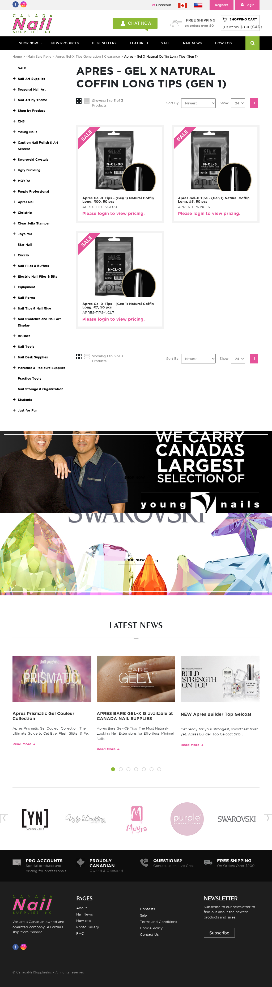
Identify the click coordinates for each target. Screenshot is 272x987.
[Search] (252, 43)
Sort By (172, 103)
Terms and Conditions (158, 922)
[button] (113, 770)
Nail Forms (26, 297)
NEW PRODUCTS (65, 43)
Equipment (26, 287)
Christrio (25, 212)
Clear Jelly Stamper (34, 223)
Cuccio (23, 255)
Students (25, 399)
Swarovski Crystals (33, 159)
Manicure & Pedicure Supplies (41, 368)
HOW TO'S (223, 43)
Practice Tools (29, 378)
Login (249, 5)
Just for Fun (27, 410)
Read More (21, 744)
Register (221, 5)
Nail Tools (26, 346)
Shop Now (28, 43)
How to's (83, 920)
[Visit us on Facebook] (16, 947)
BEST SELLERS (104, 43)
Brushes (24, 336)
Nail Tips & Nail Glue (34, 308)
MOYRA (24, 181)
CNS (21, 121)
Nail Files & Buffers (33, 266)
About (81, 908)
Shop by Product (31, 110)
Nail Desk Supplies (33, 357)
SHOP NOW (134, 478)
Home (17, 56)
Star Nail (25, 244)
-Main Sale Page (38, 56)
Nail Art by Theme (32, 100)
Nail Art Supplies (31, 79)
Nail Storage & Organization (40, 389)
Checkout (163, 5)
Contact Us (149, 934)
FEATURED (139, 43)
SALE (165, 43)
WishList (118, 187)
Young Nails (27, 132)
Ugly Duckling (29, 170)
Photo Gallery (87, 927)
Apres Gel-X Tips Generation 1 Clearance (88, 56)
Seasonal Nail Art (32, 89)
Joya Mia (25, 234)
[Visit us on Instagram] (24, 947)
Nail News (84, 914)
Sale (143, 915)
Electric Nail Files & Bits (37, 276)
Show (224, 103)
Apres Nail (26, 202)
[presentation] (4, 818)
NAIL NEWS (192, 43)
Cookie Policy (151, 928)
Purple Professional (33, 191)
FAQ (80, 933)
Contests (147, 909)
